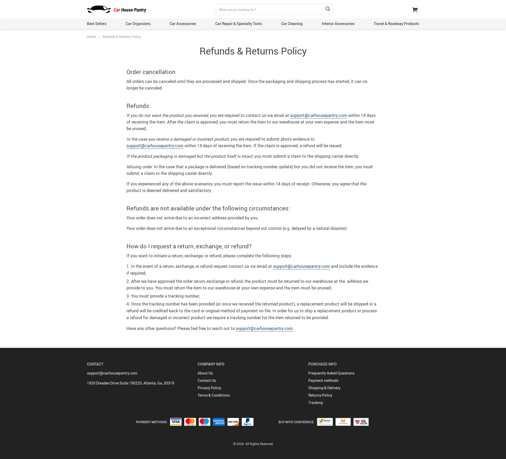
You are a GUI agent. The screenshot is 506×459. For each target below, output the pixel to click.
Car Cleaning (292, 23)
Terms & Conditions (214, 395)
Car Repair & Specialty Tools (238, 23)
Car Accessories (183, 23)
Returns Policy (320, 395)
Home (91, 36)
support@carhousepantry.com (318, 115)
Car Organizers (138, 23)
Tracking (315, 402)
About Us (205, 373)
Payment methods (323, 380)
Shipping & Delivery (324, 387)
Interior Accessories (338, 23)
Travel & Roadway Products (396, 23)
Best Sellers (96, 23)
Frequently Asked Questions (331, 373)
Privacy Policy (209, 387)
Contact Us (207, 380)
